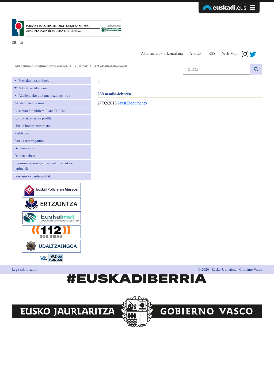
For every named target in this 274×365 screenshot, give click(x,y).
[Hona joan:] (66, 28)
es (21, 42)
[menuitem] (161, 54)
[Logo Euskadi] (229, 7)
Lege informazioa (24, 269)
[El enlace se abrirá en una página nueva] (51, 189)
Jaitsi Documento (132, 103)
